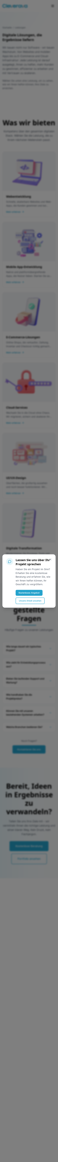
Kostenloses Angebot (29, 592)
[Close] (50, 559)
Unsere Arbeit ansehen (30, 600)
